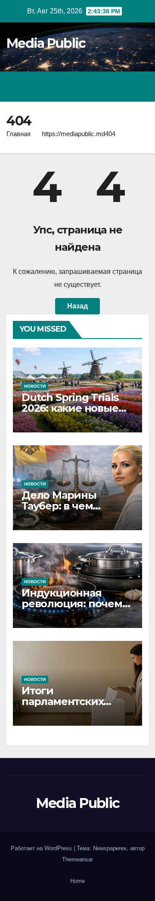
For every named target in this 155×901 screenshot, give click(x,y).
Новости (35, 386)
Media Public (46, 43)
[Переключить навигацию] (139, 86)
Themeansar (77, 859)
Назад (77, 306)
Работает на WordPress (42, 848)
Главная (18, 133)
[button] (104, 86)
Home (77, 881)
